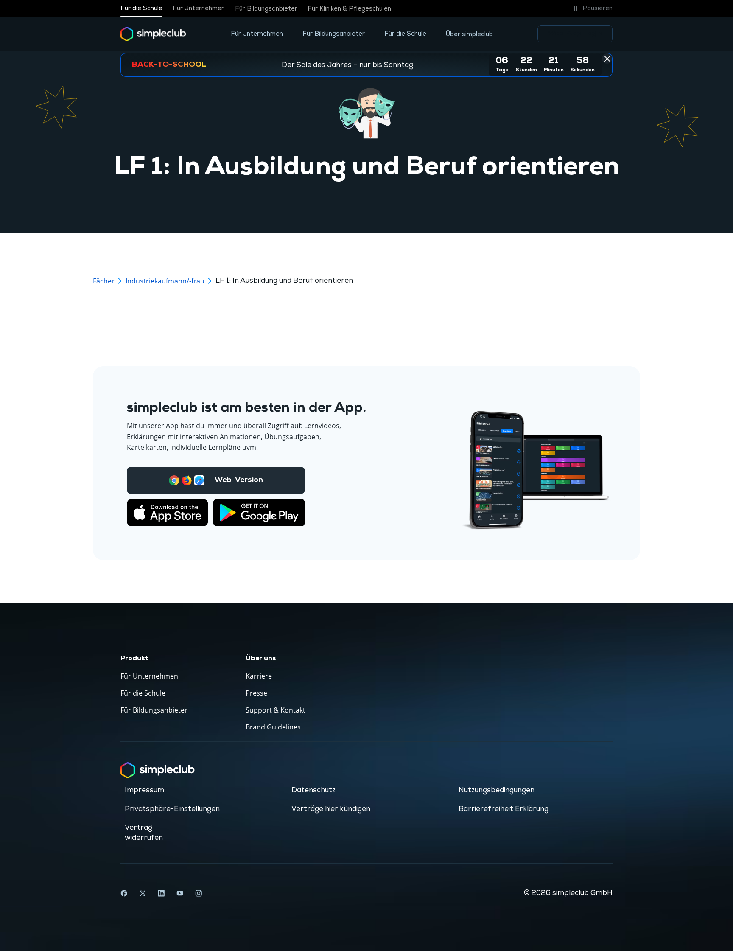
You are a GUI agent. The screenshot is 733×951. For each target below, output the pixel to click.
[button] (592, 8)
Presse (256, 693)
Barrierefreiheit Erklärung (503, 809)
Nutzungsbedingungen (496, 790)
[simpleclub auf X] (142, 893)
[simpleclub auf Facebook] (124, 893)
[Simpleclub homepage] (153, 34)
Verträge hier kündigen (330, 809)
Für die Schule (141, 8)
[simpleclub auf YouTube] (180, 893)
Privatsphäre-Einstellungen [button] (172, 809)
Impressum (144, 790)
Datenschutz (313, 790)
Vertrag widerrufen (144, 832)
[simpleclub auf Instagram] (198, 893)
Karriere (259, 676)
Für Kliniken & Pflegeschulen (349, 8)
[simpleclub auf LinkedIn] (161, 893)
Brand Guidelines (273, 727)
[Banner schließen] (607, 58)
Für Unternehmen (199, 8)
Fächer (104, 281)
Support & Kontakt (275, 710)
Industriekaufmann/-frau (165, 281)
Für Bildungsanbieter (266, 8)
